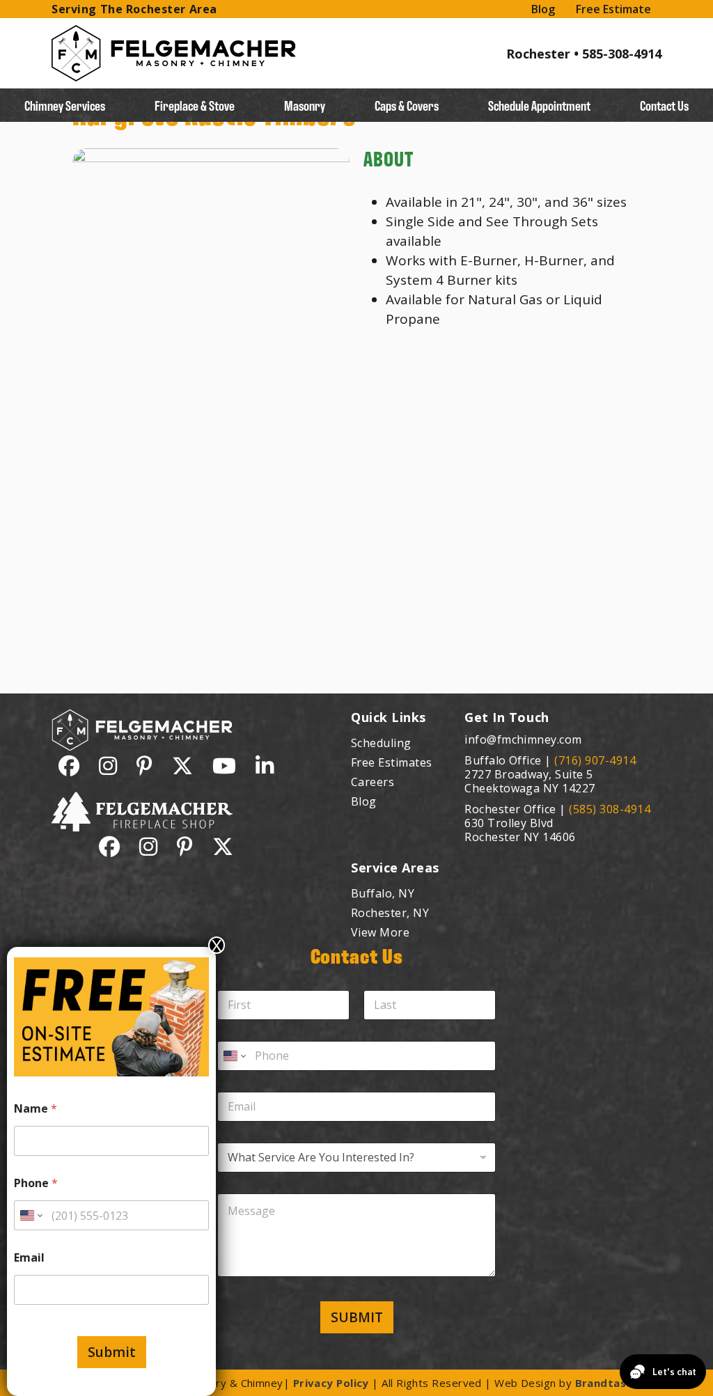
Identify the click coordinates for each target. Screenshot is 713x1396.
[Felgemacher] (174, 34)
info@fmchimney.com (523, 739)
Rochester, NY (390, 912)
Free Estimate (613, 9)
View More (380, 932)
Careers (372, 782)
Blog (543, 9)
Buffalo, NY (382, 893)
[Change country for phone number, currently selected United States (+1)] (233, 1056)
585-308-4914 (621, 53)
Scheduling (381, 743)
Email (29, 1257)
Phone (36, 1183)
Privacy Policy (331, 1383)
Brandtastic (608, 1383)
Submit (112, 1352)
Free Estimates (391, 762)
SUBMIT (357, 1317)
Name (35, 1108)
